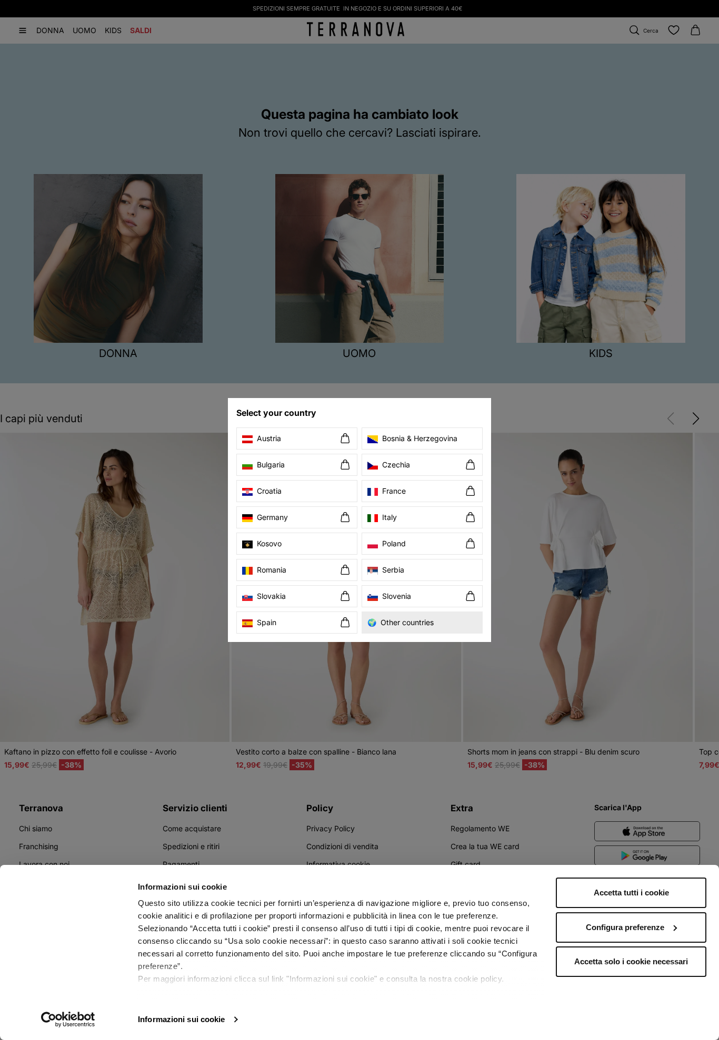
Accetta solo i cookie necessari (631, 961)
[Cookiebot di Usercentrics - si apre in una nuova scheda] (68, 1019)
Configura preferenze (625, 927)
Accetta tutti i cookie (631, 892)
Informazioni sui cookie (181, 1019)
